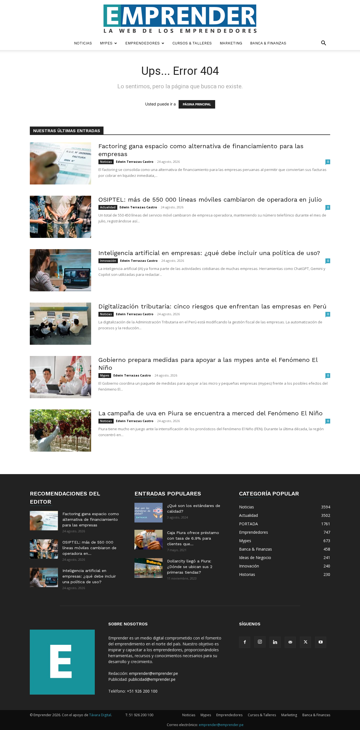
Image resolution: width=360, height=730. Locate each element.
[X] (305, 642)
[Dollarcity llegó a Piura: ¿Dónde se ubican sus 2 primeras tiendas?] (148, 568)
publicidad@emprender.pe (152, 679)
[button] (323, 43)
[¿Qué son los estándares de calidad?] (148, 512)
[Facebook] (244, 642)
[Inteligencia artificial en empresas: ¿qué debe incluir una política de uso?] (60, 270)
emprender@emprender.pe (153, 673)
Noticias (83, 43)
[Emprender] (180, 18)
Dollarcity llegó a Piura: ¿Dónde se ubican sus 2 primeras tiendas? (189, 566)
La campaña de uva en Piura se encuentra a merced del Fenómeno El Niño (210, 413)
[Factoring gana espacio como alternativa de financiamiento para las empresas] (60, 163)
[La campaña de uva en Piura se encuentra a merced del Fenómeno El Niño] (60, 430)
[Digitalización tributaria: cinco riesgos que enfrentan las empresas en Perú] (60, 324)
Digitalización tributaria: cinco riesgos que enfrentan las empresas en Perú (212, 306)
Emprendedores (142, 43)
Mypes (106, 43)
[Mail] (290, 642)
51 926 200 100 (141, 715)
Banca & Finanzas (268, 43)
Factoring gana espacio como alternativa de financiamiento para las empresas (90, 519)
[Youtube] (320, 642)
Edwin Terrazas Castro (134, 161)
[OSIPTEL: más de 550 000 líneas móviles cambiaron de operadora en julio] (60, 217)
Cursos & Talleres (192, 43)
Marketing (231, 43)
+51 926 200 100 (142, 691)
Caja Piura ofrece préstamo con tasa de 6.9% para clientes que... (193, 538)
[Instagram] (260, 642)
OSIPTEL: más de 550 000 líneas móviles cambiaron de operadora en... (89, 548)
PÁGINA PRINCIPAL (197, 104)
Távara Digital (100, 715)
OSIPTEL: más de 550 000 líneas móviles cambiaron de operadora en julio (210, 199)
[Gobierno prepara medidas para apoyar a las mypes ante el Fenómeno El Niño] (60, 377)
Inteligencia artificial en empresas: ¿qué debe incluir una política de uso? (209, 252)
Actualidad (108, 207)
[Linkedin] (275, 642)
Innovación (108, 261)
